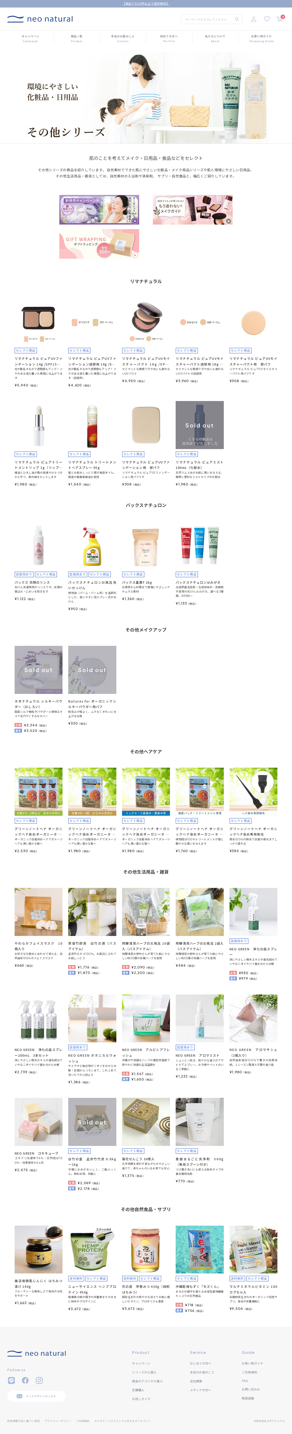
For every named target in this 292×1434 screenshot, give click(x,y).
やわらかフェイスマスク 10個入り (39, 946)
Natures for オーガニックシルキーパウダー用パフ (92, 704)
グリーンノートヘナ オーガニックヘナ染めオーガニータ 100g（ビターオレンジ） (92, 831)
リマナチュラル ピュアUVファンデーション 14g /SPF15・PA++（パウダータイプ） (39, 361)
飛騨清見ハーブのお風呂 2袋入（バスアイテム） (200, 946)
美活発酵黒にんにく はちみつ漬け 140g (39, 1283)
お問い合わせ (251, 1389)
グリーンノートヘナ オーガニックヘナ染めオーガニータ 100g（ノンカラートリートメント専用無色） (200, 831)
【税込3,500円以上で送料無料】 (146, 3)
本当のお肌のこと (123, 39)
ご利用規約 (249, 1372)
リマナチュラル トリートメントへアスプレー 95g (92, 465)
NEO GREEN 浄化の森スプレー (253, 952)
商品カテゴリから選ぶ (147, 1381)
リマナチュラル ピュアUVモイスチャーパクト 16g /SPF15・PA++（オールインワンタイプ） (146, 361)
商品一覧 (76, 39)
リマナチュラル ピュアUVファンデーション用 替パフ (146, 465)
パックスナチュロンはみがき (198, 582)
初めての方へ (169, 39)
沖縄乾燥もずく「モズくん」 (198, 1286)
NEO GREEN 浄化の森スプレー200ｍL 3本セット (39, 1052)
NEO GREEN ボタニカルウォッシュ (92, 1058)
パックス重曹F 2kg (137, 582)
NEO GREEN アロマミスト (198, 1055)
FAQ (245, 1381)
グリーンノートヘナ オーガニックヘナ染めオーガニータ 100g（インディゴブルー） (146, 831)
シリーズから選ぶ (144, 1372)
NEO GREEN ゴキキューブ (36, 1153)
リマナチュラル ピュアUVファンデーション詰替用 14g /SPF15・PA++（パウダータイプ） (92, 361)
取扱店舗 (248, 1398)
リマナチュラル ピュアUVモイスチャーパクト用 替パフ (253, 361)
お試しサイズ (141, 1399)
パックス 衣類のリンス (32, 582)
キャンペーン (30, 39)
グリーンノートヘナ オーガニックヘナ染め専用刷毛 (253, 831)
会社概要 (196, 1381)
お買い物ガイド (261, 39)
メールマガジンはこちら (41, 1396)
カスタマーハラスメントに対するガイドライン (122, 1420)
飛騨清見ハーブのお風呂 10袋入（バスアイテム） (146, 946)
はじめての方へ (200, 1363)
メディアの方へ (200, 1390)
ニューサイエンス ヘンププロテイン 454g (92, 1289)
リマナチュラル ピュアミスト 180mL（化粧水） (200, 465)
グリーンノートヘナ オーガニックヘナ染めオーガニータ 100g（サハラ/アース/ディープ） (39, 831)
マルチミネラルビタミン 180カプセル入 (253, 1289)
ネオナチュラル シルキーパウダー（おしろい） (39, 704)
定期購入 (138, 1390)
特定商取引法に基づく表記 (23, 1420)
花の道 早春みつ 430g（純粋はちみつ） (146, 1289)
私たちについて (215, 39)
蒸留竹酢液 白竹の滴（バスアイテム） (92, 946)
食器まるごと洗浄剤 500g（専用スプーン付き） (200, 1162)
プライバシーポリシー (58, 1420)
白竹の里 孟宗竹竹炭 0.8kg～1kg (92, 1162)
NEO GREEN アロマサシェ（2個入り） (253, 1052)
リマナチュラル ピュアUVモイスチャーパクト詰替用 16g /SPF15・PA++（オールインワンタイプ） (200, 361)
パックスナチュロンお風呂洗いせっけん (92, 585)
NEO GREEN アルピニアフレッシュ (146, 1052)
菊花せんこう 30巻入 (138, 1159)
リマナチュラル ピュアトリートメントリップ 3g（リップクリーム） (39, 465)
